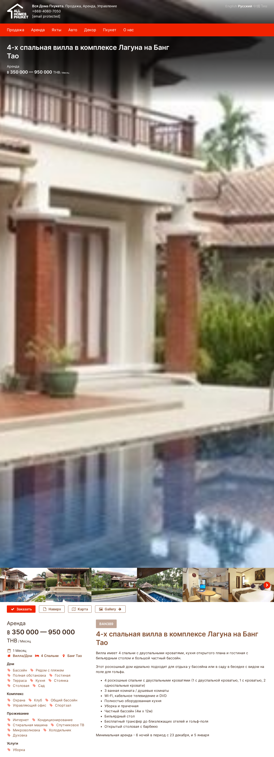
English (231, 6)
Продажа (15, 30)
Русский (245, 6)
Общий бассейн (64, 700)
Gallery (110, 609)
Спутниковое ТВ (70, 725)
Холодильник (60, 730)
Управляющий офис (29, 705)
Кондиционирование (55, 720)
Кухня (40, 680)
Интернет (21, 720)
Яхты (56, 30)
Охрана (19, 700)
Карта (83, 609)
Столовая (21, 685)
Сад (41, 685)
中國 (256, 6)
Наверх (55, 609)
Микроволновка (26, 730)
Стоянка (61, 680)
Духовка (20, 735)
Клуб (38, 700)
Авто (72, 30)
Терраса (20, 680)
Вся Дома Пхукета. (48, 6)
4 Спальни (50, 656)
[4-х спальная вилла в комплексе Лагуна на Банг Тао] (137, 284)
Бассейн (20, 670)
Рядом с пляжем (50, 670)
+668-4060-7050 (46, 11)
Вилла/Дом (22, 656)
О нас (128, 30)
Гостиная (62, 675)
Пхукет (109, 30)
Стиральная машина (30, 725)
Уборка (19, 750)
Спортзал (63, 705)
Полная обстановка (29, 675)
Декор (90, 30)
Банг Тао (74, 656)
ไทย (264, 6)
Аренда (38, 30)
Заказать (24, 609)
